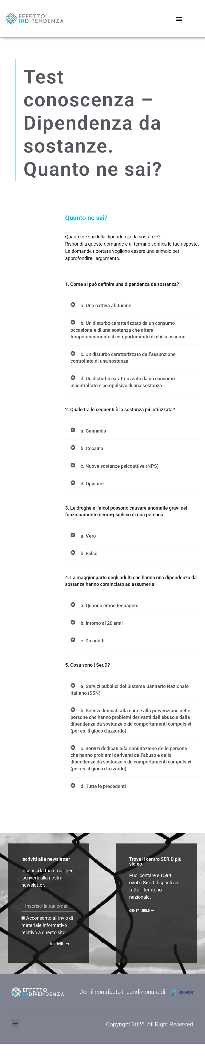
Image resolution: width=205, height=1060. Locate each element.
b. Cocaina (92, 448)
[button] (179, 19)
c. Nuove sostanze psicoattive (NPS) (120, 466)
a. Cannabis (93, 431)
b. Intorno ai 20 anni (102, 623)
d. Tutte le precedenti (103, 786)
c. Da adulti (93, 640)
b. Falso (89, 553)
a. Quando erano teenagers (109, 605)
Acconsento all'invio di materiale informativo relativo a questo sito (47, 925)
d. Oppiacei (93, 483)
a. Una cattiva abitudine (106, 305)
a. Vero (88, 536)
